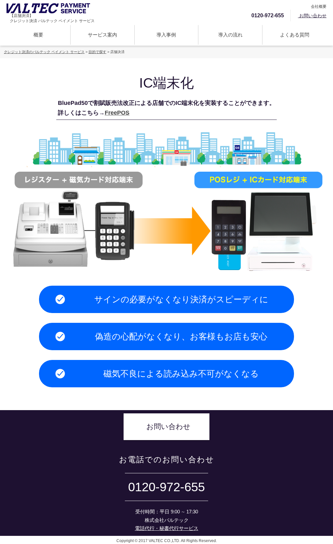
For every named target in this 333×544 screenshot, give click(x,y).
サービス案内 (102, 34)
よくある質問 (294, 34)
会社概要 (318, 6)
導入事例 (166, 34)
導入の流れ (230, 34)
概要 (38, 34)
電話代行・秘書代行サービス (166, 528)
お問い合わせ (312, 15)
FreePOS (117, 112)
